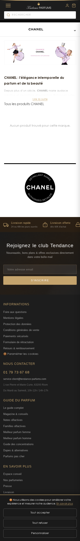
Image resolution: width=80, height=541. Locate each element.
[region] (40, 224)
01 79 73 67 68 (16, 372)
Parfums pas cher (13, 456)
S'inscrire (40, 280)
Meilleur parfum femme (17, 432)
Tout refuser (40, 523)
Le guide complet (13, 407)
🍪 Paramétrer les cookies (20, 354)
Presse (7, 486)
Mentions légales (13, 317)
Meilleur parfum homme (17, 438)
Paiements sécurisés (15, 336)
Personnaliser (40, 533)
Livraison (8, 492)
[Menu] (8, 5)
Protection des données (17, 324)
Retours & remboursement (18, 348)
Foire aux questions (15, 312)
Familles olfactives (14, 426)
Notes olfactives (13, 420)
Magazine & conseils (15, 414)
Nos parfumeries (13, 480)
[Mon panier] (74, 5)
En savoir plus (64, 504)
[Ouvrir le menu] (75, 30)
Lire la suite (40, 99)
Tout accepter (40, 512)
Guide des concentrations (18, 444)
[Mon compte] (67, 5)
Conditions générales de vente (21, 330)
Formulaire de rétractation (18, 342)
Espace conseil (12, 474)
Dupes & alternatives (15, 450)
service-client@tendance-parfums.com (24, 379)
